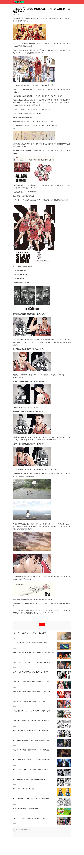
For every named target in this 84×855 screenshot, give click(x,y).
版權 (27, 831)
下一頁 (42, 624)
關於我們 (14, 831)
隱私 (25, 831)
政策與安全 (19, 831)
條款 (22, 831)
